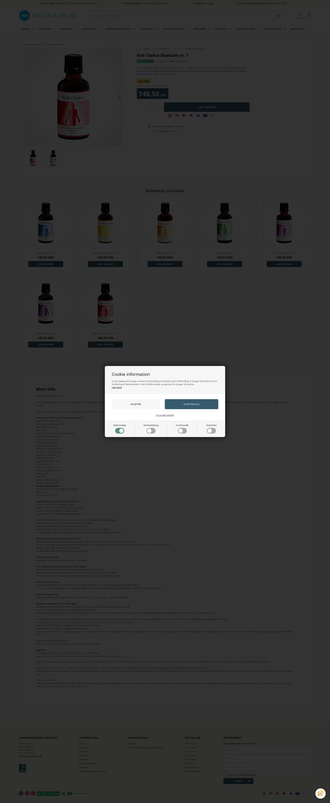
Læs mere (117, 387)
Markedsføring (151, 425)
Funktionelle (182, 425)
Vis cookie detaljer (165, 415)
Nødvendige (119, 425)
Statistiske (211, 425)
